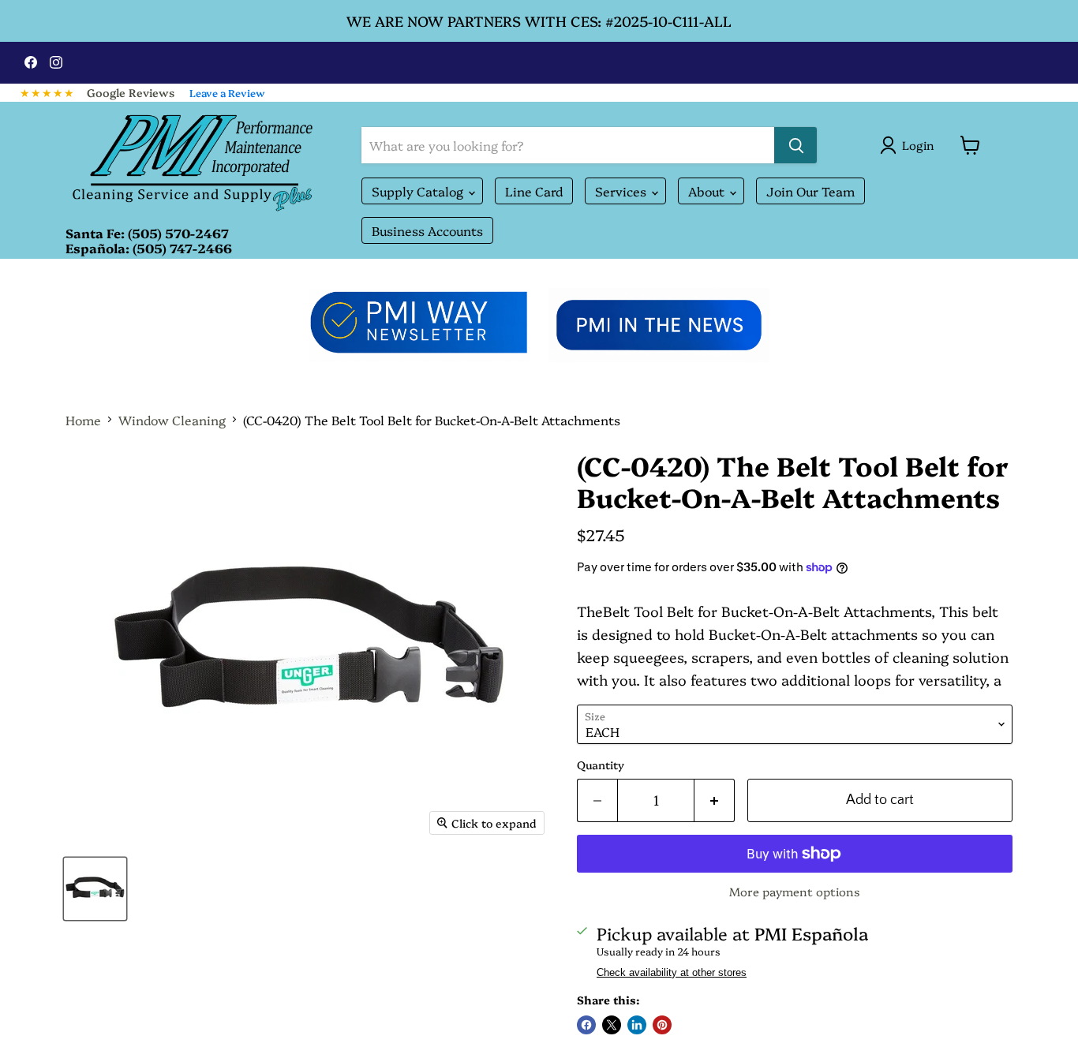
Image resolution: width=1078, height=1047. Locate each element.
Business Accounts (427, 230)
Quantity (600, 764)
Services (622, 191)
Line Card (534, 191)
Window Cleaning (172, 420)
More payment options (794, 891)
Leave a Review (227, 92)
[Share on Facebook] (586, 1024)
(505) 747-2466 (182, 247)
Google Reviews (130, 92)
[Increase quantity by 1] (714, 800)
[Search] (795, 145)
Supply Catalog (419, 191)
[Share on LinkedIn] (636, 1024)
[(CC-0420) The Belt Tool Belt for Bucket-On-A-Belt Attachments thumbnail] (95, 889)
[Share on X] (611, 1024)
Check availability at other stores (672, 972)
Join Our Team (810, 191)
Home (83, 420)
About (708, 191)
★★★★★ (47, 92)
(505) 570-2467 (178, 232)
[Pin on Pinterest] (662, 1024)
